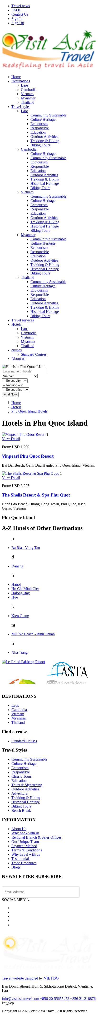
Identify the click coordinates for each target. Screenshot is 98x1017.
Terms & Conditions (26, 850)
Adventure (19, 793)
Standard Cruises (33, 354)
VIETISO (51, 978)
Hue (14, 597)
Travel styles (20, 107)
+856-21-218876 (83, 999)
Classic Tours (21, 776)
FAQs (15, 10)
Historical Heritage (44, 183)
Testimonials (20, 859)
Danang (17, 566)
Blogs (15, 867)
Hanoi (16, 584)
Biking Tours (40, 145)
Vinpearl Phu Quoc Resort (28, 456)
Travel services (22, 320)
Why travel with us (25, 854)
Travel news (20, 6)
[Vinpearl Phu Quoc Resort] (24, 434)
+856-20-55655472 (54, 999)
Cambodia (28, 90)
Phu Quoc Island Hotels (29, 411)
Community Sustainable (48, 115)
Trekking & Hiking (44, 141)
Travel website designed (20, 978)
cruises (16, 350)
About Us (18, 829)
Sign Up (17, 23)
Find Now (10, 394)
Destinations (20, 81)
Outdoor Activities (44, 137)
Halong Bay (20, 593)
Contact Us (19, 14)
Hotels (16, 324)
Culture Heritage (42, 119)
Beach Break (21, 810)
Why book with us (25, 833)
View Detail (11, 439)
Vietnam (27, 94)
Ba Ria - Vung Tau (25, 548)
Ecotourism (39, 124)
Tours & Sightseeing (26, 785)
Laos (24, 85)
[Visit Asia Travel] (49, 67)
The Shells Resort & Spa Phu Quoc (36, 494)
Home (16, 77)
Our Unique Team (25, 842)
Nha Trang (19, 652)
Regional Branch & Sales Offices (36, 837)
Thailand (27, 102)
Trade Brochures (23, 863)
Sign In (16, 19)
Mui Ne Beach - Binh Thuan (33, 634)
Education (38, 132)
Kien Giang (20, 616)
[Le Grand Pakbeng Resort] (23, 662)
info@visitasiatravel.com (20, 999)
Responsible (39, 128)
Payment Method (24, 846)
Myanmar (28, 98)
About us (18, 359)
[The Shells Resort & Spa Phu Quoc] (31, 473)
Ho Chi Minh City (25, 589)
